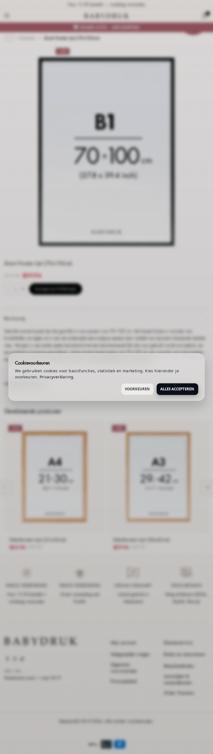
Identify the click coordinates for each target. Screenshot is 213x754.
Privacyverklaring (56, 376)
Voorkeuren (137, 388)
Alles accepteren (177, 388)
